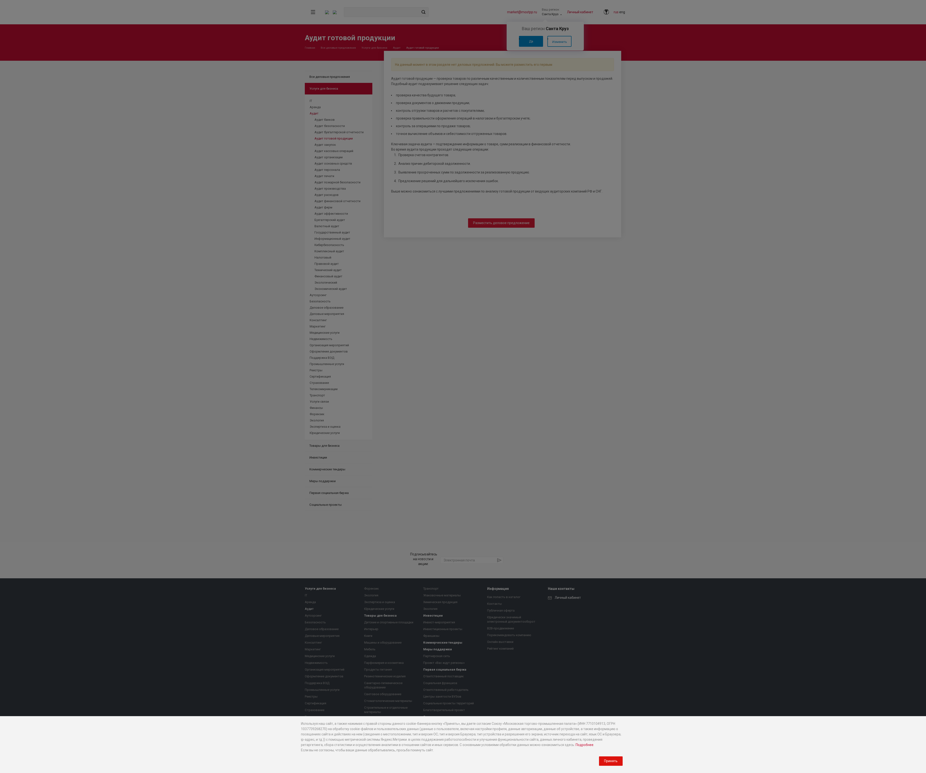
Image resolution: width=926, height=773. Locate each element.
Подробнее (584, 745)
